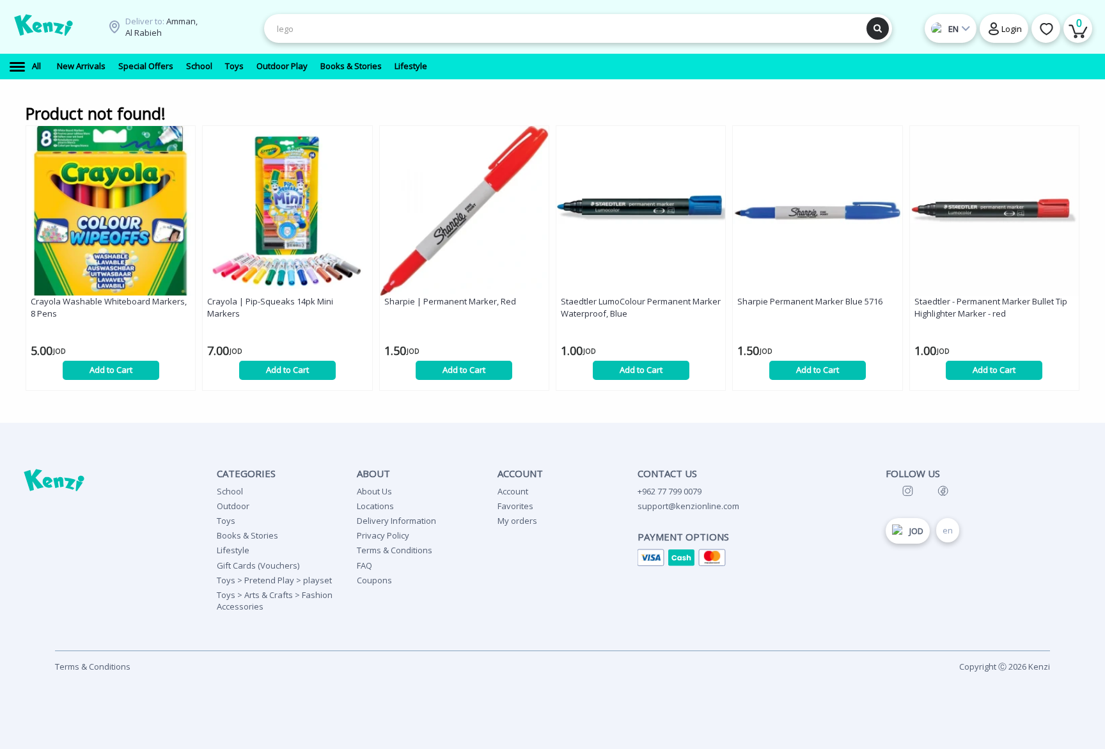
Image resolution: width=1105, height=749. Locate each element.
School (230, 491)
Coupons (374, 580)
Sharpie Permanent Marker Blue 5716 (809, 301)
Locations (375, 506)
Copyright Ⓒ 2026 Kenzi (1004, 666)
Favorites (515, 506)
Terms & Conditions (394, 550)
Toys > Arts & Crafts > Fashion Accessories (275, 600)
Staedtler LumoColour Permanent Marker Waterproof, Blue (641, 307)
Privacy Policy (383, 535)
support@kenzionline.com (688, 506)
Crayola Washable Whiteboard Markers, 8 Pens (109, 307)
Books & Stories (247, 535)
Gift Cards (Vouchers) (258, 565)
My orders (517, 520)
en (948, 530)
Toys (226, 520)
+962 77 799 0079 (669, 491)
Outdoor (233, 506)
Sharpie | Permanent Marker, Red (450, 301)
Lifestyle (233, 550)
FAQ (364, 565)
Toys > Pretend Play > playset (274, 580)
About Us (374, 491)
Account (513, 491)
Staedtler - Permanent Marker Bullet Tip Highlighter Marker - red (990, 307)
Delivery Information (396, 520)
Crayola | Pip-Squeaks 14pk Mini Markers (270, 307)
